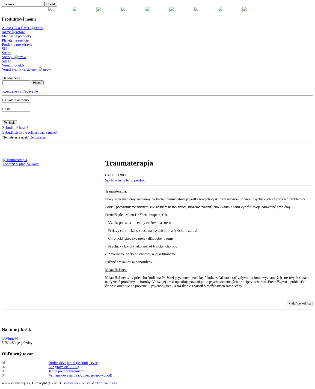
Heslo (6, 109)
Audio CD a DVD (16, 28)
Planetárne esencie (15, 40)
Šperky (8, 57)
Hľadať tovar (12, 78)
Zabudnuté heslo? (15, 128)
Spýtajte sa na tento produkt (125, 180)
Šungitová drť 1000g (64, 367)
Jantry (7, 32)
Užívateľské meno (15, 100)
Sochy (6, 53)
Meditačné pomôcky (17, 36)
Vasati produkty (13, 65)
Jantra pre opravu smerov (67, 371)
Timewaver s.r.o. (73, 383)
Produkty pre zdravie (17, 44)
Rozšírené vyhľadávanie (20, 91)
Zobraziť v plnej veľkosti (21, 164)
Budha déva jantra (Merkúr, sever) (73, 363)
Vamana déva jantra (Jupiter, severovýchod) (80, 375)
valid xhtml (95, 383)
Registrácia (38, 137)
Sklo (5, 49)
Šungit (6, 61)
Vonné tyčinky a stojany (20, 69)
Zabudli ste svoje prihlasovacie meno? (30, 132)
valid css (110, 383)
